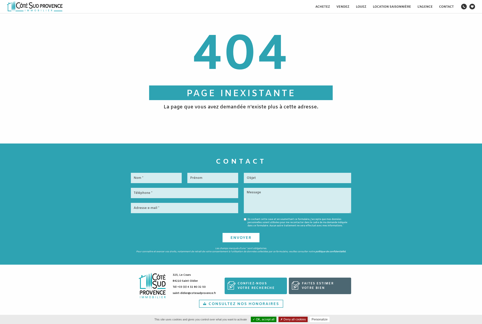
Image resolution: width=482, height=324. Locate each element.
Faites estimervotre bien (318, 286)
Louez (361, 7)
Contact (446, 7)
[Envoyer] (241, 237)
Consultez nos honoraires (243, 304)
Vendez (342, 7)
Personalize (320, 319)
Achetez (322, 7)
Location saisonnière (392, 7)
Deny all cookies (294, 319)
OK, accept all (265, 319)
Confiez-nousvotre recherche (256, 286)
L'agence (425, 7)
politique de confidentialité (330, 251)
